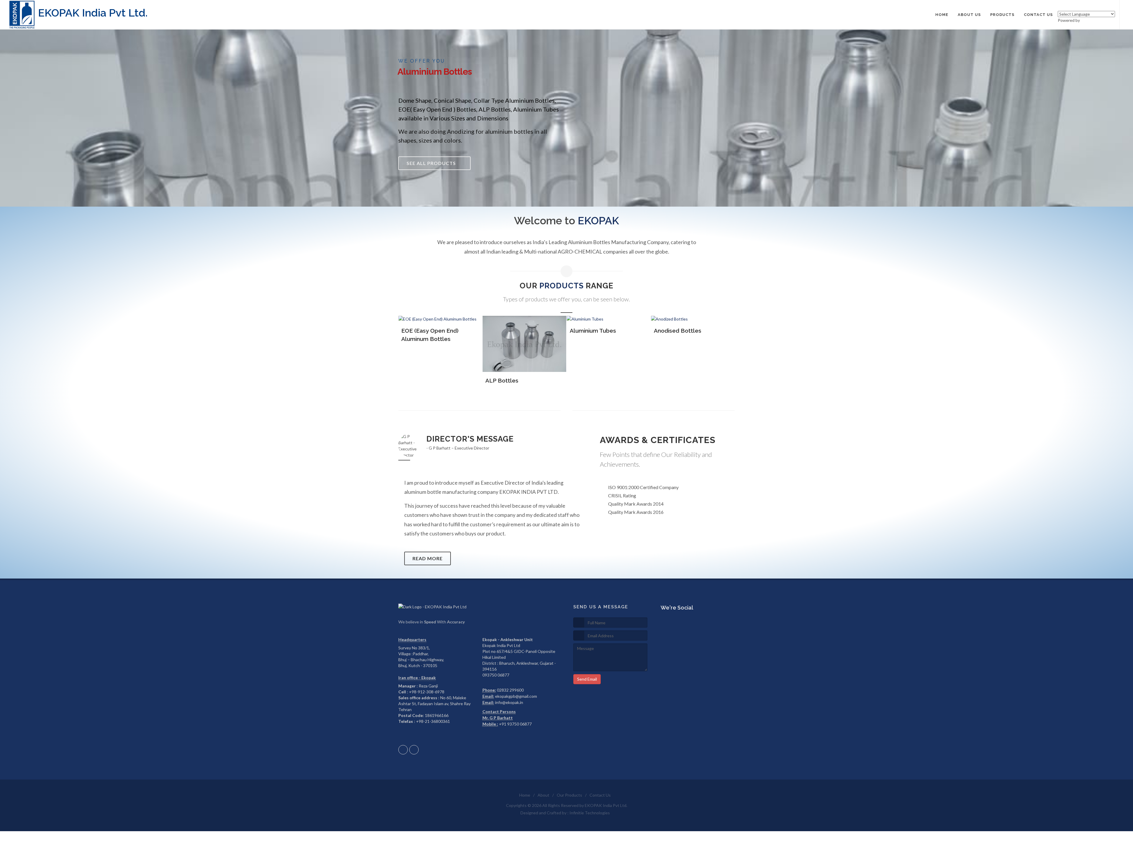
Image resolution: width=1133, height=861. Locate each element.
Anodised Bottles (593, 330)
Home (524, 795)
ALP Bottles (417, 380)
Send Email (587, 679)
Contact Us (600, 795)
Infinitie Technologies (589, 812)
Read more (427, 558)
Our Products (569, 795)
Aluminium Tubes (508, 330)
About (543, 795)
